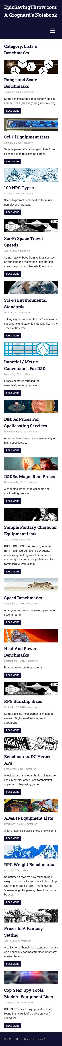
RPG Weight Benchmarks (29, 864)
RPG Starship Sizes (23, 701)
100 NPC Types (19, 187)
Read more (12, 110)
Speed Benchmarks (23, 597)
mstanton (29, 92)
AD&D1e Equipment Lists (28, 818)
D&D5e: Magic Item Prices (29, 476)
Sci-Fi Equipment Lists (26, 137)
